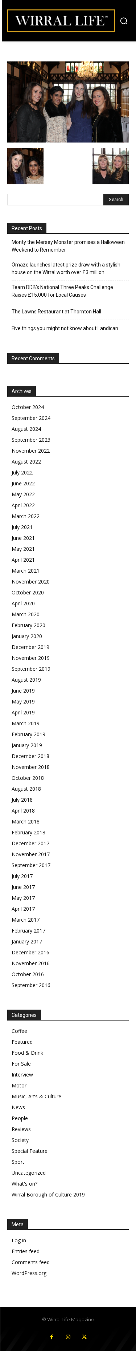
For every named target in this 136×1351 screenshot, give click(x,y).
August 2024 (26, 428)
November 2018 (31, 766)
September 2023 (31, 439)
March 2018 (26, 821)
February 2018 (28, 832)
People (20, 1118)
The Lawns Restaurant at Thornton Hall (56, 311)
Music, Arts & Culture (36, 1096)
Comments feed (31, 1262)
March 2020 (26, 614)
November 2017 (31, 854)
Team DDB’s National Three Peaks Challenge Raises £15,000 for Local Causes (62, 291)
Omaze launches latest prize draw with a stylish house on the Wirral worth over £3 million (66, 268)
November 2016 (31, 963)
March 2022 (26, 516)
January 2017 (27, 941)
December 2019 (30, 647)
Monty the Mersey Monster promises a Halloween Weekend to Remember (68, 246)
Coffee (19, 1030)
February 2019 (28, 734)
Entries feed (26, 1251)
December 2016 (30, 952)
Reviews (21, 1129)
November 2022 (31, 450)
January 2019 (27, 745)
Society (20, 1139)
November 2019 (31, 657)
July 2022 (22, 472)
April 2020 (23, 603)
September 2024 (31, 417)
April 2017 (23, 908)
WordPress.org (29, 1273)
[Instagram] (68, 1337)
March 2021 (26, 570)
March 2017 (26, 919)
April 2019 (23, 712)
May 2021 (23, 548)
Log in (19, 1240)
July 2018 (22, 799)
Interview (22, 1074)
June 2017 (23, 886)
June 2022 (23, 483)
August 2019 (26, 679)
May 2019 (23, 701)
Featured (22, 1041)
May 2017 (23, 897)
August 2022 (26, 461)
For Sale (21, 1063)
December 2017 (30, 843)
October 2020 (28, 592)
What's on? (24, 1183)
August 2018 (26, 788)
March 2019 (26, 723)
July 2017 (22, 876)
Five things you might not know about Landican (65, 328)
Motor (19, 1085)
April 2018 (23, 810)
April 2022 (23, 505)
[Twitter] (84, 1337)
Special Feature (30, 1150)
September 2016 (31, 985)
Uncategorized (29, 1172)
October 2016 (28, 974)
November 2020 (31, 581)
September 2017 (31, 865)
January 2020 (27, 636)
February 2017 (28, 930)
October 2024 (28, 407)
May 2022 (23, 494)
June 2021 (23, 537)
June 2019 (23, 690)
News (18, 1107)
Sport (18, 1161)
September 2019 (31, 668)
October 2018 (28, 777)
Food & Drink (27, 1052)
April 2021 (23, 559)
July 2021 (22, 527)
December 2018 (30, 756)
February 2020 (28, 625)
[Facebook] (51, 1337)
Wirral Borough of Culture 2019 (48, 1194)
